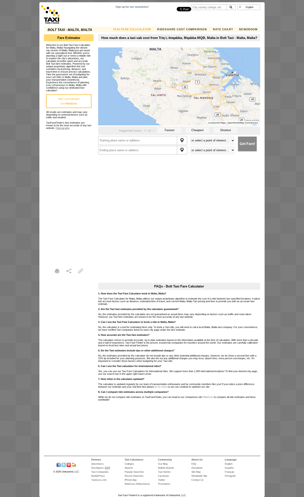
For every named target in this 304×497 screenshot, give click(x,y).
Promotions (164, 484)
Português (230, 476)
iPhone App (131, 480)
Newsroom (248, 29)
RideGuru (208, 397)
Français (229, 472)
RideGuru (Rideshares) (137, 484)
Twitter (161, 480)
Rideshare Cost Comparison (182, 29)
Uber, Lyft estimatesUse (69, 101)
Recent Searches (134, 476)
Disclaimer (197, 467)
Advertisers (97, 463)
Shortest (225, 130)
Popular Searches (134, 472)
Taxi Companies (100, 472)
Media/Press (98, 476)
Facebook (163, 476)
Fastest (169, 130)
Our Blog (163, 463)
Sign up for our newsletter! (132, 6)
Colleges (129, 463)
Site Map (196, 472)
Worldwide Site (199, 476)
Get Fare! (247, 144)
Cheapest (197, 130)
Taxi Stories (164, 472)
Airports (129, 467)
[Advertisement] (69, 196)
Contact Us (197, 480)
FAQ (193, 463)
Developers (97, 467)
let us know (161, 386)
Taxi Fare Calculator (132, 29)
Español (229, 467)
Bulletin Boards (166, 467)
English (229, 463)
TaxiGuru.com (99, 480)
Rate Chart (223, 29)
